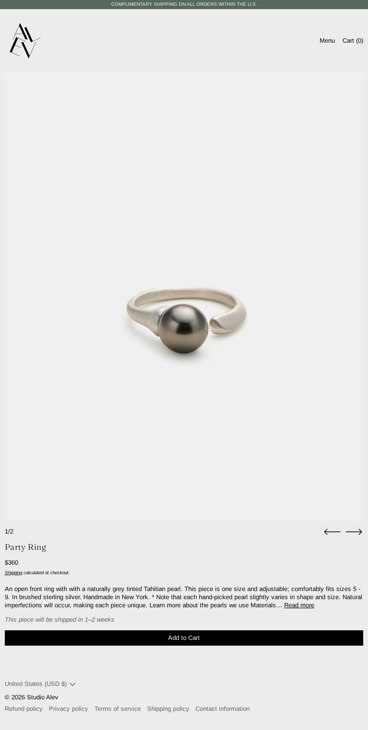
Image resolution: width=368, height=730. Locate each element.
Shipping (13, 572)
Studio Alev (42, 697)
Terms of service (117, 708)
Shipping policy (168, 708)
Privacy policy (68, 708)
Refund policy (24, 708)
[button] (184, 296)
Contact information (223, 708)
